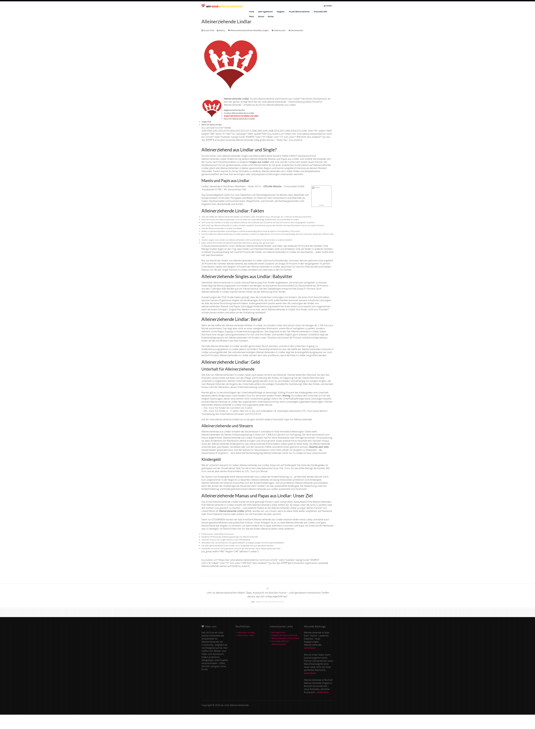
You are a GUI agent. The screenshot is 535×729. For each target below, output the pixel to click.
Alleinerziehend (237, 30)
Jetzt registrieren (278, 632)
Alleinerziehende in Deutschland (285, 638)
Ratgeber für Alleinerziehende (284, 635)
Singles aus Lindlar (259, 162)
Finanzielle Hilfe (320, 11)
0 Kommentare (297, 30)
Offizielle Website (272, 186)
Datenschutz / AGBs (245, 635)
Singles (265, 30)
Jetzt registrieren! (265, 11)
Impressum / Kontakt (246, 632)
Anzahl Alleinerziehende (299, 11)
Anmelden (328, 6)
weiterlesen (310, 647)
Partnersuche (280, 30)
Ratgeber (281, 11)
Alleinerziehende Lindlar (226, 21)
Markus (222, 30)
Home (251, 11)
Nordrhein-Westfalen (253, 30)
